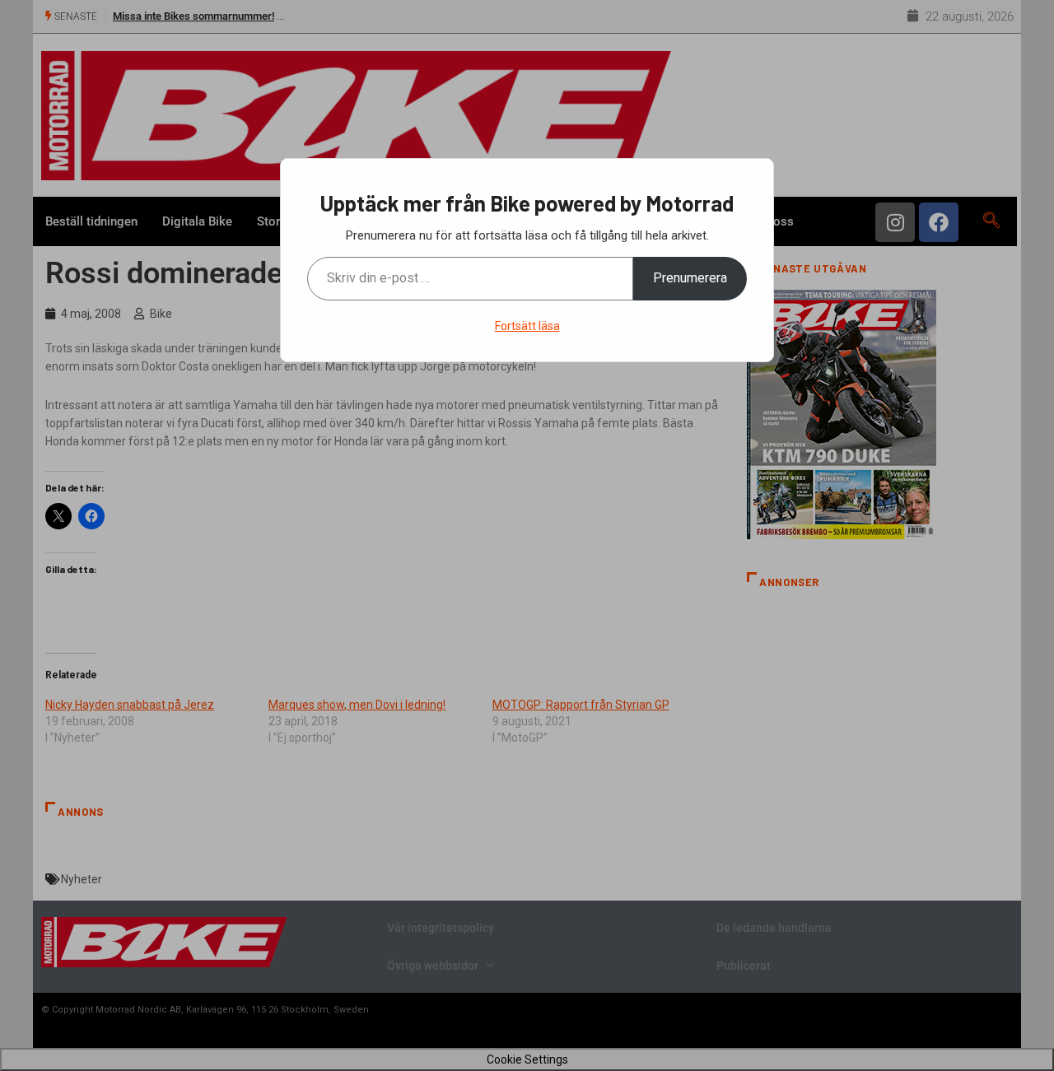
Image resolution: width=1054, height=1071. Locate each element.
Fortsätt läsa (527, 326)
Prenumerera (690, 278)
